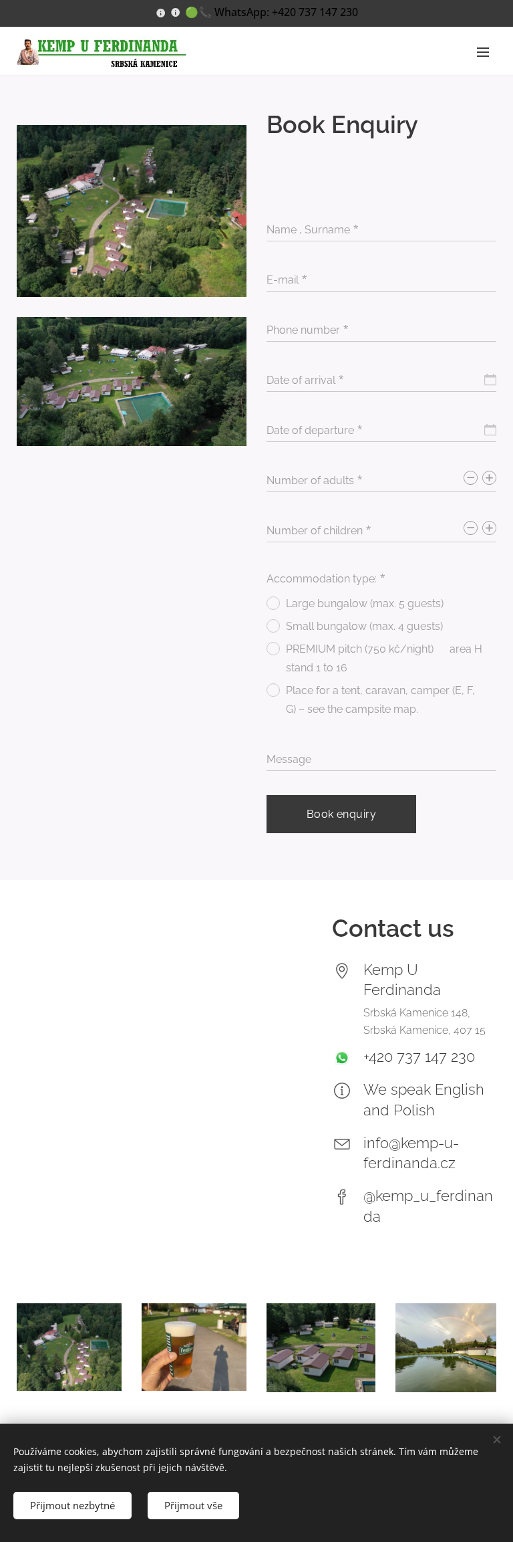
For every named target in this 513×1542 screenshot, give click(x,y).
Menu (483, 51)
